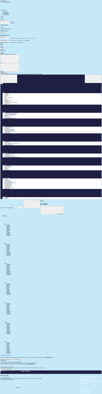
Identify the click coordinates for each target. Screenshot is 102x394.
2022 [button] (6, 302)
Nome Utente (12, 21)
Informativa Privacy (84, 388)
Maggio (8, 228)
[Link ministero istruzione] (5, 1)
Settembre (8, 232)
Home (41, 200)
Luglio (8, 230)
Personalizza (3, 359)
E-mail (11, 38)
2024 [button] (6, 263)
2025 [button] (6, 243)
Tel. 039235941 (85, 379)
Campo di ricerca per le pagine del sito (6, 207)
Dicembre (8, 235)
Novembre (8, 234)
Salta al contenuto (3, 0)
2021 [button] (6, 322)
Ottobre (8, 233)
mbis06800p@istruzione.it (92, 380)
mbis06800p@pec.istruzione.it (92, 381)
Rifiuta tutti (9, 359)
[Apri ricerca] (93, 79)
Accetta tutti (16, 359)
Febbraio (8, 225)
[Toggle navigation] (8, 79)
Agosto (8, 231)
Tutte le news (5, 215)
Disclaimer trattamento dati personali (6, 379)
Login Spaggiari (27, 40)
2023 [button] (6, 282)
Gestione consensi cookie (85, 392)
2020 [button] (6, 341)
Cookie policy (83, 385)
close (1, 83)
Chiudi (2, 46)
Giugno (8, 229)
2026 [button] (6, 223)
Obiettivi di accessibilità (85, 391)
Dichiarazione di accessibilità (86, 390)
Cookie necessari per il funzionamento (6, 366)
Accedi (2, 16)
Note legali (83, 387)
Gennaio (8, 224)
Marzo (8, 226)
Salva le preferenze (9, 368)
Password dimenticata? (4, 24)
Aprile (8, 227)
